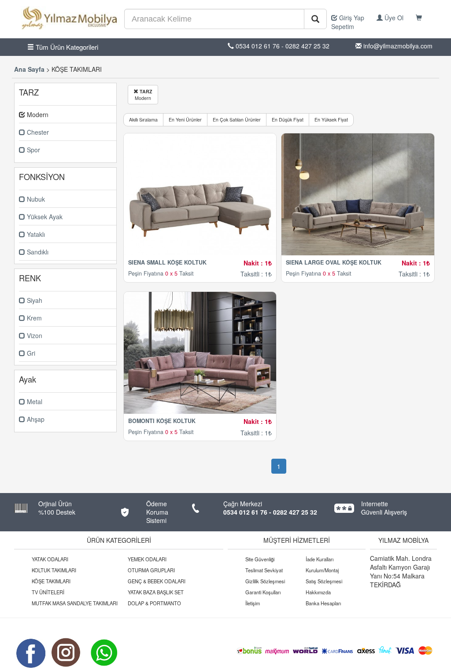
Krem (33, 317)
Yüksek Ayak (44, 216)
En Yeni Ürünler (185, 119)
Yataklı (35, 234)
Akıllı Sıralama (143, 119)
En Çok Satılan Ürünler (237, 119)
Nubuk (35, 199)
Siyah (33, 300)
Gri (30, 353)
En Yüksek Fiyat (331, 119)
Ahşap (34, 419)
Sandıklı (36, 251)
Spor (32, 149)
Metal (33, 401)
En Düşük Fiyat (287, 119)
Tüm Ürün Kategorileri (66, 47)
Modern (143, 94)
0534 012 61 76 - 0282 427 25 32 (270, 512)
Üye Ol (393, 17)
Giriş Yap (350, 17)
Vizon (33, 335)
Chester (37, 132)
